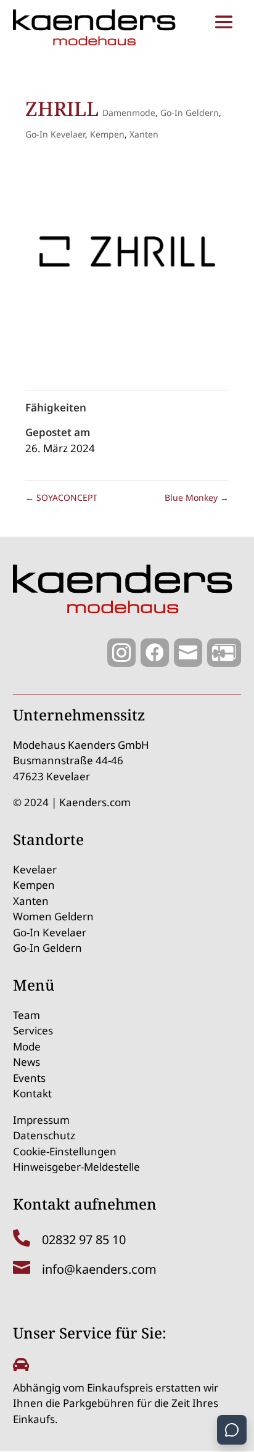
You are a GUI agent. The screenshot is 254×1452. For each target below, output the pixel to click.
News (26, 1062)
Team (26, 1015)
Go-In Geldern (189, 112)
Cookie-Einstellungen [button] (65, 1151)
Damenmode (128, 112)
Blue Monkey (197, 497)
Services (33, 1030)
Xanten (143, 134)
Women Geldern (53, 916)
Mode (27, 1046)
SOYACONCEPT (61, 497)
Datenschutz (44, 1135)
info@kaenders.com (99, 1269)
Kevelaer (35, 869)
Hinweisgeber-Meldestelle (76, 1167)
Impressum (41, 1120)
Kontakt (32, 1093)
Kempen (107, 134)
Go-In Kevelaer (55, 134)
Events (29, 1078)
